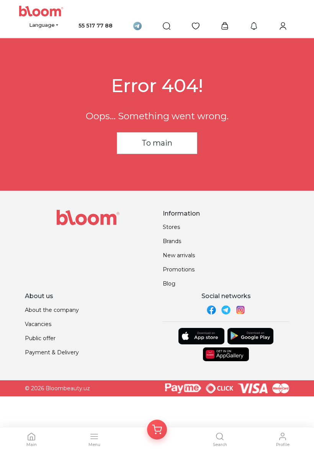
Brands (172, 241)
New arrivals (179, 255)
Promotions (179, 269)
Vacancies (38, 324)
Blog (169, 283)
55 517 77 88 (95, 25)
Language (42, 25)
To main (157, 143)
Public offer (40, 338)
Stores (171, 227)
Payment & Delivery (52, 352)
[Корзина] (157, 429)
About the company (52, 310)
